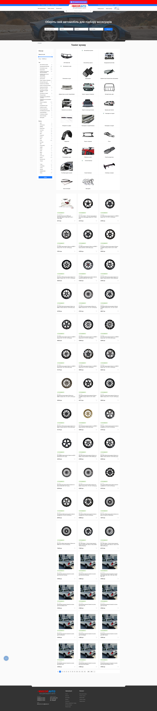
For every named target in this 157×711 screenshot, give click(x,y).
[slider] (38, 56)
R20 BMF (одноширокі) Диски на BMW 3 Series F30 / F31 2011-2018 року (88, 367)
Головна (39, 43)
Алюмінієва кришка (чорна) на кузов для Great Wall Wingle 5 (87, 664)
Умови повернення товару (70, 703)
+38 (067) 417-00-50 (41, 697)
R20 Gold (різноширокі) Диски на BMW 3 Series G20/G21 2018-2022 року (88, 426)
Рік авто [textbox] (77, 29)
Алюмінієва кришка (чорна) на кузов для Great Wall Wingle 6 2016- (108, 664)
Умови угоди (68, 706)
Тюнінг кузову (109, 8)
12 (82, 671)
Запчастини (59, 8)
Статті (39, 5)
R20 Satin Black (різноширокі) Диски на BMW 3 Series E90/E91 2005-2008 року (87, 456)
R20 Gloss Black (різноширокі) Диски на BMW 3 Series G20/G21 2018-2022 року (66, 426)
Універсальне (101, 8)
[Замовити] (75, 221)
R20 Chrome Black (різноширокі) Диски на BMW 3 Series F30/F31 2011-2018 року (87, 396)
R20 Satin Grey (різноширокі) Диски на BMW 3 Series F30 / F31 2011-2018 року (88, 485)
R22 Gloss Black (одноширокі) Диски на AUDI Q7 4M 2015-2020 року (109, 515)
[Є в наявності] (61, 452)
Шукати (108, 29)
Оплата (52, 5)
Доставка (48, 5)
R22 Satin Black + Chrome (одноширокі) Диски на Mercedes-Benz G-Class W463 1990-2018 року (88, 544)
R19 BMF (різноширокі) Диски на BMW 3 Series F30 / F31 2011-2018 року (109, 216)
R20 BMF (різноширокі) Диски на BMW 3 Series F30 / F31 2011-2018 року (66, 337)
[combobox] (51, 29)
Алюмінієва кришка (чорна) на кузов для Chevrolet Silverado (87, 574)
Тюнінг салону (51, 8)
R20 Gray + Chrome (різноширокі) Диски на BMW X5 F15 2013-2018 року (109, 426)
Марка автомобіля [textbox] (49, 29)
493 (91, 671)
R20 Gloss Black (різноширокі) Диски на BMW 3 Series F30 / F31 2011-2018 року (109, 396)
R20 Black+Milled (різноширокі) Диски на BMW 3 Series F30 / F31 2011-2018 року (109, 307)
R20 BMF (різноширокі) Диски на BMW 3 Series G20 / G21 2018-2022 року (109, 337)
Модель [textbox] (62, 29)
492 (88, 671)
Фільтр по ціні (42, 54)
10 (76, 671)
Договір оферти (68, 704)
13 (84, 671)
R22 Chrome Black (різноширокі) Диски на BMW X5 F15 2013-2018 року (109, 485)
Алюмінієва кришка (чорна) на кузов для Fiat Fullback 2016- (65, 605)
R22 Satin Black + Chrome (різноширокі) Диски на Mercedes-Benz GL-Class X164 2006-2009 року (109, 544)
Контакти (57, 5)
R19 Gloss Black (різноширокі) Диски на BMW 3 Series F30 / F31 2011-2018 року (66, 277)
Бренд (40, 121)
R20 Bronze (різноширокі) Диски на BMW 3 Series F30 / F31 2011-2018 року (66, 396)
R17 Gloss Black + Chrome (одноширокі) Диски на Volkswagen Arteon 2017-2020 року (88, 217)
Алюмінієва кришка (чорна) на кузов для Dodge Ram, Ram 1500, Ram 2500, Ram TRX (108, 575)
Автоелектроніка (42, 8)
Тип (39, 62)
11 (79, 671)
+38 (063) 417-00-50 (41, 700)
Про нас (43, 5)
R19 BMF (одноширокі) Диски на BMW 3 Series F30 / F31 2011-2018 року (66, 247)
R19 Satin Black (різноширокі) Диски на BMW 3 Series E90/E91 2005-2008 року (109, 277)
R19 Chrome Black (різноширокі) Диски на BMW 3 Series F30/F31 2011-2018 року (109, 247)
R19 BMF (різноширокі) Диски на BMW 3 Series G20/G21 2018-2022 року (88, 247)
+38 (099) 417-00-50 (41, 699)
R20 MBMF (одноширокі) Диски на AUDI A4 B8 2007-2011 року (66, 456)
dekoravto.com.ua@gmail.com (43, 704)
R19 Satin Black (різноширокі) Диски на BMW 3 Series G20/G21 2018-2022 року (66, 307)
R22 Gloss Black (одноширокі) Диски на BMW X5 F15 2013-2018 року (66, 544)
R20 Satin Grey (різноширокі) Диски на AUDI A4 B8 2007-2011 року (65, 485)
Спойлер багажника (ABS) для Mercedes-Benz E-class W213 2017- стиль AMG (65, 217)
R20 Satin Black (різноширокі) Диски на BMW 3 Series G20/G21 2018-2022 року (109, 456)
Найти (45, 177)
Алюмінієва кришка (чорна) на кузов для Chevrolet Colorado (65, 574)
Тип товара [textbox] (92, 29)
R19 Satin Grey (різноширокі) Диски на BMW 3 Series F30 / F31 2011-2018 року (88, 307)
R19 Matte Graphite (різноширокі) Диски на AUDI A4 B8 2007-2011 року (88, 277)
